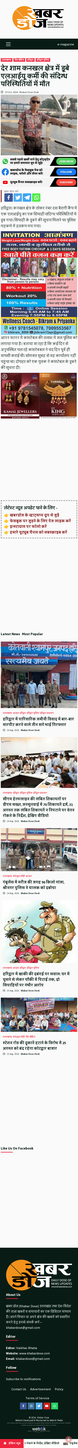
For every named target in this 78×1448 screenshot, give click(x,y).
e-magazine (65, 44)
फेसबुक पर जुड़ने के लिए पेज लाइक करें (40, 521)
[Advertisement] (39, 460)
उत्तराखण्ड (6, 60)
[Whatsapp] (36, 197)
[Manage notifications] (68, 1439)
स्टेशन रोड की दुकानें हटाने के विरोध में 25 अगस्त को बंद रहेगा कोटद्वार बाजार (34, 1046)
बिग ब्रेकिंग (19, 60)
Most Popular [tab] (32, 634)
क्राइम (16, 713)
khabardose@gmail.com (23, 1328)
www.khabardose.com (34, 1353)
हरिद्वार (30, 60)
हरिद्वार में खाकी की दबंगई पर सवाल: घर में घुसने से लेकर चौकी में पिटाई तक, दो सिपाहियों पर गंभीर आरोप (36, 980)
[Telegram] (27, 197)
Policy (59, 1389)
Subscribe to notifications (23, 1379)
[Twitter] (18, 197)
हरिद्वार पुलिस (43, 60)
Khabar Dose (43, 1418)
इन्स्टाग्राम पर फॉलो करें (28, 526)
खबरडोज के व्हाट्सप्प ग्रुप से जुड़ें (34, 515)
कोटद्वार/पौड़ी (19, 876)
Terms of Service (37, 1398)
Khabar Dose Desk (29, 92)
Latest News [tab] (10, 634)
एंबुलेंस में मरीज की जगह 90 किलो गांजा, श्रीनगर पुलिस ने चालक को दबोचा (33, 885)
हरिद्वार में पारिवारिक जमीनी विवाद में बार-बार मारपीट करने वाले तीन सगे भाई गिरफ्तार (38, 722)
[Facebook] (8, 197)
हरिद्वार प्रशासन (47, 713)
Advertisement (40, 1389)
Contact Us (18, 1389)
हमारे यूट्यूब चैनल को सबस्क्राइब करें (38, 532)
